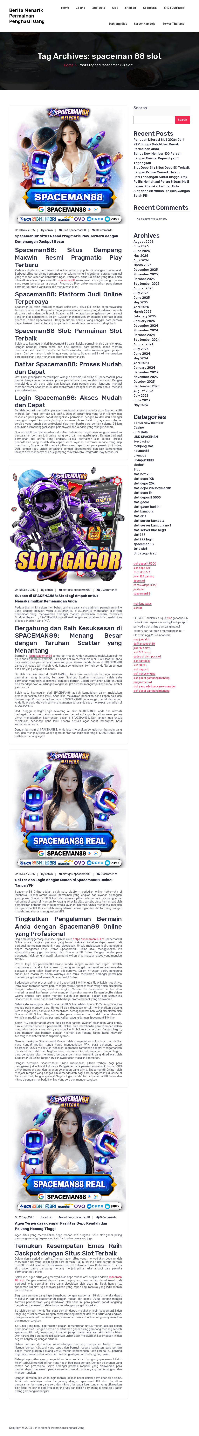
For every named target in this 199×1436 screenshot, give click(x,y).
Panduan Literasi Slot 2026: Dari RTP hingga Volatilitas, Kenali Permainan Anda (159, 144)
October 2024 (144, 335)
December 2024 (146, 325)
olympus (140, 455)
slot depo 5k (143, 493)
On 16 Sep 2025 (25, 874)
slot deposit (141, 669)
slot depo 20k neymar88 (152, 488)
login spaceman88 (40, 655)
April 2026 (141, 260)
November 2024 (146, 330)
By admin (47, 230)
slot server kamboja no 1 (152, 525)
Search (140, 108)
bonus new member (149, 423)
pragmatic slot (143, 682)
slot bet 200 (143, 474)
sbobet (139, 465)
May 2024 (141, 358)
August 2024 (144, 344)
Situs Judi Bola (174, 8)
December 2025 (146, 269)
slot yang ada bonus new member (155, 686)
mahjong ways (143, 603)
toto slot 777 (142, 572)
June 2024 (142, 353)
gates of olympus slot (147, 656)
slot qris (68, 590)
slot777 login (144, 539)
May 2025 (141, 302)
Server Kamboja (144, 23)
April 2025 (141, 307)
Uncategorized (145, 553)
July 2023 (141, 395)
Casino (80, 8)
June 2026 (142, 251)
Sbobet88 (150, 8)
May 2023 (141, 405)
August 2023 (143, 391)
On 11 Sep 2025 (24, 1217)
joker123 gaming (144, 576)
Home (65, 8)
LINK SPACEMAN (146, 437)
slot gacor (141, 502)
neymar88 (141, 451)
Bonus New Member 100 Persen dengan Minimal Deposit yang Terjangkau (158, 158)
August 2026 (144, 242)
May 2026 (141, 256)
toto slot (140, 549)
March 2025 (142, 311)
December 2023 (146, 372)
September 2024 (147, 339)
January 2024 (144, 367)
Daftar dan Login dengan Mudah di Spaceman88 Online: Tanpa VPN (63, 883)
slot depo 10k (144, 479)
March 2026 (143, 265)
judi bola (139, 589)
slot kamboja (143, 511)
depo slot (139, 580)
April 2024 (141, 363)
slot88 (138, 608)
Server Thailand (173, 23)
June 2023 (142, 400)
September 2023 (147, 386)
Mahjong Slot (118, 23)
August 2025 (143, 288)
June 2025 (142, 297)
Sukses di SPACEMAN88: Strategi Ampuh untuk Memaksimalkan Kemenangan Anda (57, 598)
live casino (142, 441)
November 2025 (146, 274)
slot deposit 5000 (147, 497)
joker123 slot (142, 648)
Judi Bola (98, 8)
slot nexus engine (144, 673)
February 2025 (145, 316)
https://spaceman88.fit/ (88, 939)
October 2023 (144, 381)
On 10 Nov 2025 (25, 230)
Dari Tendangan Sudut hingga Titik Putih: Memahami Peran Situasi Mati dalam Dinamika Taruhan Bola (161, 181)
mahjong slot (144, 446)
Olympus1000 (144, 460)
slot (169, 618)
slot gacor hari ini (147, 507)
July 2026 (141, 246)
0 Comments (104, 230)
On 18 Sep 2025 (25, 590)
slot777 (139, 535)
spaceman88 (77, 230)
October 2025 (144, 279)
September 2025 (147, 283)
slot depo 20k (144, 483)
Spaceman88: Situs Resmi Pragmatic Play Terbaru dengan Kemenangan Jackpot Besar (66, 239)
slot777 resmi (142, 652)
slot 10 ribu (140, 665)
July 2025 (141, 293)
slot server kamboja (149, 521)
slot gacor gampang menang (151, 678)
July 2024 (141, 349)
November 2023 (146, 377)
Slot (115, 8)
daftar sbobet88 (144, 643)
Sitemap (130, 8)
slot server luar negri (150, 530)
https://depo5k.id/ (145, 585)
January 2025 (144, 321)
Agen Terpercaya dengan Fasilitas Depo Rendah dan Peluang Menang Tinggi (61, 1226)
